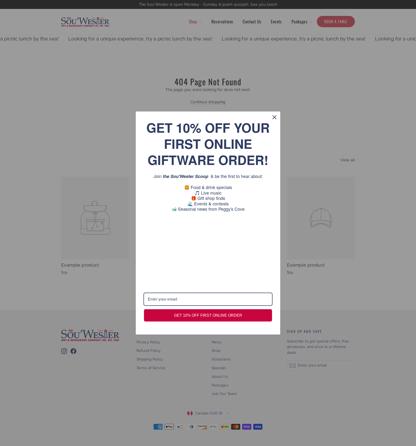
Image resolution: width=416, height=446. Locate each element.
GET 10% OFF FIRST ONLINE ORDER (208, 315)
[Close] (274, 117)
